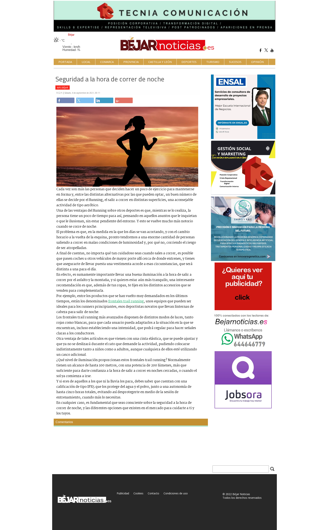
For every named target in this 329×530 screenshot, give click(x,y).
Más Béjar (62, 87)
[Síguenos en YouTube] (272, 50)
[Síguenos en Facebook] (260, 50)
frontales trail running (126, 301)
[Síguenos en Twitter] (266, 50)
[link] (65, 100)
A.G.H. (59, 92)
